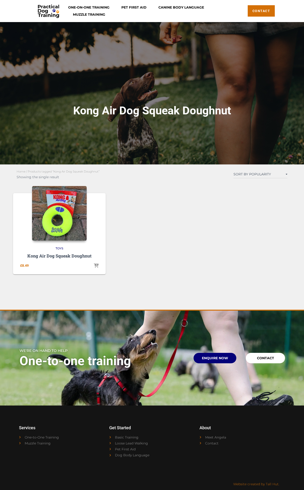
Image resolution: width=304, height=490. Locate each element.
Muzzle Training (89, 14)
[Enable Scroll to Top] (295, 480)
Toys (59, 248)
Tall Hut (272, 484)
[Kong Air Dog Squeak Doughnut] (59, 213)
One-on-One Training (88, 7)
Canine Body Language (181, 7)
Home (21, 171)
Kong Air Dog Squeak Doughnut (59, 256)
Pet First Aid (134, 7)
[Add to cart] (96, 266)
